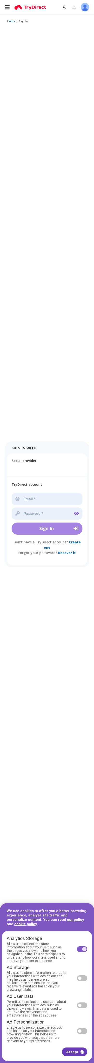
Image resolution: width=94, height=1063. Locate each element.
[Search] (64, 7)
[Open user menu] (85, 7)
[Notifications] (74, 7)
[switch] (82, 949)
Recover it (67, 552)
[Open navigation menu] (7, 7)
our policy (75, 919)
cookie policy (25, 924)
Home (11, 21)
